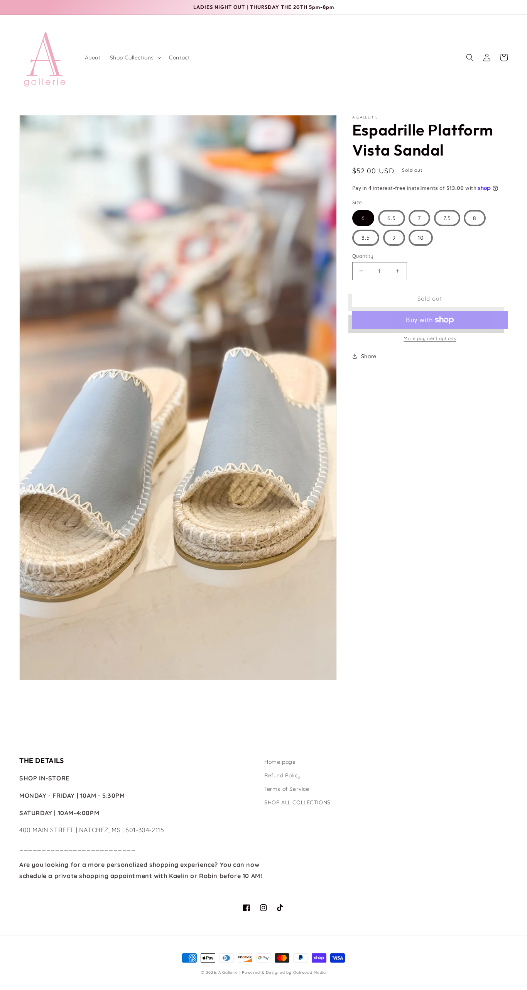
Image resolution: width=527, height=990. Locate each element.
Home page (280, 761)
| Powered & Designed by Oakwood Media (283, 972)
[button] (135, 57)
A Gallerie (229, 972)
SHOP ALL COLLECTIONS (297, 802)
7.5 (447, 217)
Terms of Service (286, 788)
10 (421, 237)
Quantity (362, 255)
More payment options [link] (430, 338)
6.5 (391, 217)
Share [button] (369, 356)
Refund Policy (282, 775)
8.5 (365, 237)
